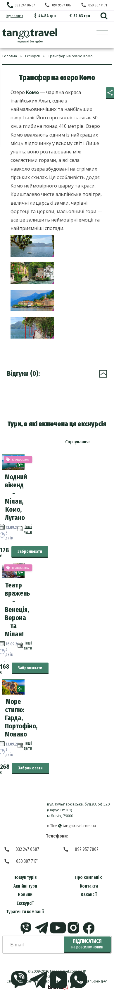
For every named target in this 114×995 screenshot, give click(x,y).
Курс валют (14, 16)
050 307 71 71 (97, 5)
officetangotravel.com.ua (71, 825)
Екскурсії (25, 903)
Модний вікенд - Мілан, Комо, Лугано (16, 497)
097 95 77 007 (61, 5)
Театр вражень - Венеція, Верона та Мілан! (17, 609)
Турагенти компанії (25, 911)
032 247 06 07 (25, 5)
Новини (25, 894)
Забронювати (30, 551)
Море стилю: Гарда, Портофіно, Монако (21, 717)
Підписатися (87, 944)
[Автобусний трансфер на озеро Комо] (29, 35)
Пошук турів (25, 877)
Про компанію (89, 877)
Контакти (89, 886)
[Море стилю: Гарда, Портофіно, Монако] (13, 693)
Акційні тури (25, 886)
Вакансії (89, 894)
